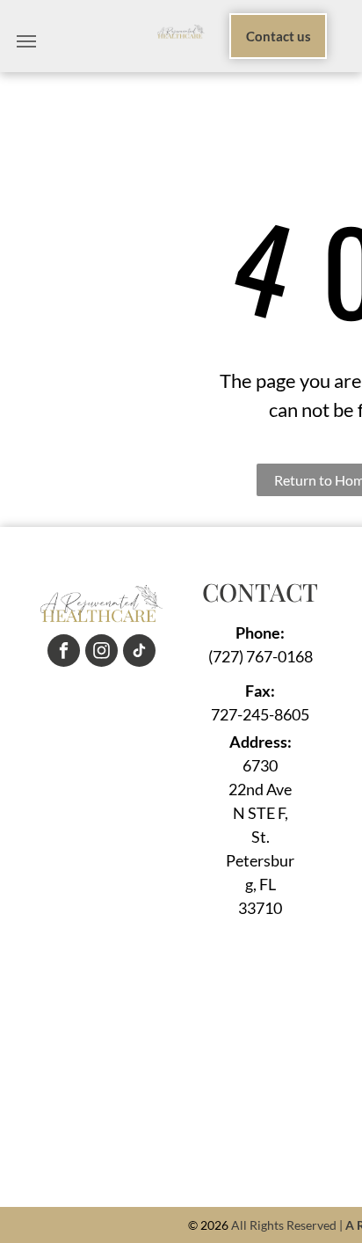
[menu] (26, 41)
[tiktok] (139, 652)
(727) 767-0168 (260, 656)
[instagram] (101, 652)
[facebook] (63, 652)
